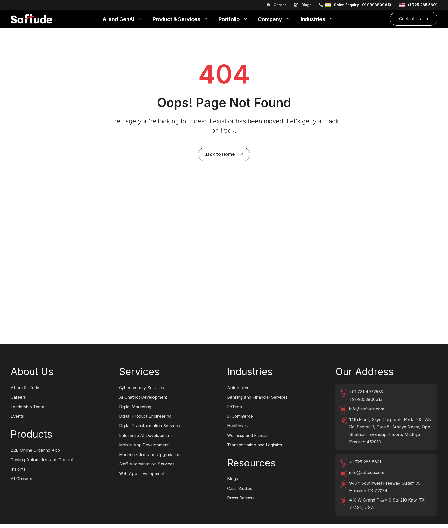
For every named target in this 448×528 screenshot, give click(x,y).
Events (17, 416)
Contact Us (410, 18)
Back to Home (219, 154)
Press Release (241, 497)
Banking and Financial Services (257, 397)
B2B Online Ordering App (35, 450)
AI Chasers (21, 478)
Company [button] (270, 19)
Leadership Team (27, 406)
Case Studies (239, 488)
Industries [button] (313, 19)
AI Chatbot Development (143, 397)
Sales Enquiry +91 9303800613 (362, 5)
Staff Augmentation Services (146, 463)
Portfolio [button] (230, 19)
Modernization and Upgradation (150, 454)
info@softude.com (366, 408)
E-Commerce (240, 416)
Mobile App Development (144, 445)
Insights (18, 469)
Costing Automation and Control (42, 459)
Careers (18, 397)
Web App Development (141, 473)
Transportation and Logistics (254, 445)
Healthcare (238, 425)
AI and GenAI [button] (119, 19)
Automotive (238, 387)
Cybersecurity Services (141, 387)
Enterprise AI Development (145, 435)
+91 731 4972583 (366, 391)
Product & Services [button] (177, 19)
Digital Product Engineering (145, 416)
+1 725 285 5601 (422, 5)
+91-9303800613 (365, 399)
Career (279, 5)
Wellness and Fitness (247, 435)
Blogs (305, 5)
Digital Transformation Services (149, 425)
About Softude (25, 387)
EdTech (234, 406)
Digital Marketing (135, 406)
